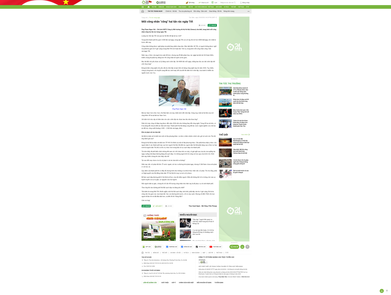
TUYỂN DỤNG (219, 282)
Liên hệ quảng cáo (150, 282)
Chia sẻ (213, 25)
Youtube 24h (217, 246)
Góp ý (174, 282)
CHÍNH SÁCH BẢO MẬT (186, 282)
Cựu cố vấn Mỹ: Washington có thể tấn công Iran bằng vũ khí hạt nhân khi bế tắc (241, 141)
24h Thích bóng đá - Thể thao (204, 7)
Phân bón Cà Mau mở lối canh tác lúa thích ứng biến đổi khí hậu (241, 101)
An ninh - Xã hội (175, 252)
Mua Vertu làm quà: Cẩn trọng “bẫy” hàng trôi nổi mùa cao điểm (241, 111)
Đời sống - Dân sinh (200, 11)
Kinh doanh (182, 7)
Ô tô (247, 7)
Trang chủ (144, 17)
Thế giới (233, 7)
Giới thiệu (165, 282)
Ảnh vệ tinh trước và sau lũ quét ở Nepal (241, 171)
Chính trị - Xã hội (171, 11)
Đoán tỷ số (205, 2)
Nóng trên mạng (229, 11)
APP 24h (148, 246)
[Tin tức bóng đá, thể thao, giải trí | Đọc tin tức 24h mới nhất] (147, 2)
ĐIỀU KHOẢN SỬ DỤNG (204, 282)
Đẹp (204, 252)
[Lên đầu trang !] (387, 291)
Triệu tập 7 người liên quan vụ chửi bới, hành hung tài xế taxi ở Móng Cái (203, 221)
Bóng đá (161, 7)
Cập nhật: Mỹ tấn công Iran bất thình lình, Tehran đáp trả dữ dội (240, 151)
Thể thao (241, 7)
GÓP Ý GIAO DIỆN (6, 289)
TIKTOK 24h (202, 246)
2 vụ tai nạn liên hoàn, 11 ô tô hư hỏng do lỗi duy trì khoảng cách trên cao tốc (203, 232)
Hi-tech (226, 7)
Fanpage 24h (173, 246)
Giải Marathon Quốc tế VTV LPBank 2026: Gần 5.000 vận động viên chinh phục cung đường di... (240, 91)
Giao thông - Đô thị (215, 11)
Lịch (216, 2)
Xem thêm (244, 134)
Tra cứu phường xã (185, 11)
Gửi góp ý (158, 206)
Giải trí (190, 7)
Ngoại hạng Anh (171, 7)
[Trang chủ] (145, 11)
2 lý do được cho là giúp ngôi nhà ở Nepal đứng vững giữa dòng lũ (240, 162)
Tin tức (154, 7)
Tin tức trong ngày (155, 11)
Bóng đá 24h (188, 246)
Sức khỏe (219, 7)
